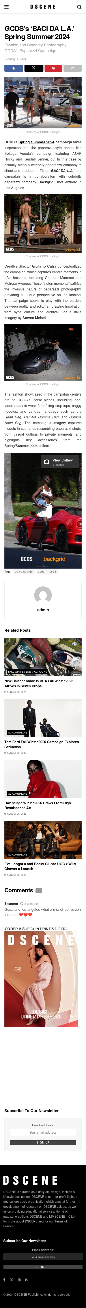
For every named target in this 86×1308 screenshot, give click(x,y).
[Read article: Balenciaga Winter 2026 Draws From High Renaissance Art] (43, 779)
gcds (41, 571)
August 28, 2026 (16, 691)
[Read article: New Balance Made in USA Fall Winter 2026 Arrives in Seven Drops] (43, 657)
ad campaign (24, 571)
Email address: (43, 1125)
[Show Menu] (6, 6)
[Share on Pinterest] (54, 68)
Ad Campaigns (17, 732)
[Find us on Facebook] (4, 1279)
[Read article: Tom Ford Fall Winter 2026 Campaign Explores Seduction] (43, 718)
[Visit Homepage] (43, 6)
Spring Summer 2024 (36, 141)
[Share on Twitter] (33, 68)
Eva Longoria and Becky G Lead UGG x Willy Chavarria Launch (40, 866)
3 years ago (31, 903)
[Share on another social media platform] (73, 68)
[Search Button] (79, 6)
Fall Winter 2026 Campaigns (27, 671)
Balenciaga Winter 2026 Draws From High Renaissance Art (37, 805)
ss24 (53, 571)
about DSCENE (26, 1221)
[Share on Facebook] (13, 68)
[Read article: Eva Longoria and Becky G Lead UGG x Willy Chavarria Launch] (43, 840)
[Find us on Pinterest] (26, 1279)
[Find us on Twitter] (11, 1279)
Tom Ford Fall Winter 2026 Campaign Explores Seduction (41, 744)
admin (43, 610)
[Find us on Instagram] (19, 1279)
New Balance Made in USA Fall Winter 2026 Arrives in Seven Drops (38, 683)
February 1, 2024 (15, 59)
